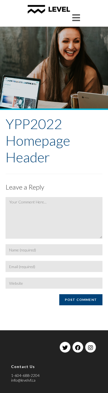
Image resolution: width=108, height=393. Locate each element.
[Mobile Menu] (76, 17)
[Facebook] (77, 347)
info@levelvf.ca (23, 380)
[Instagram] (90, 347)
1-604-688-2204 (25, 375)
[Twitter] (65, 347)
